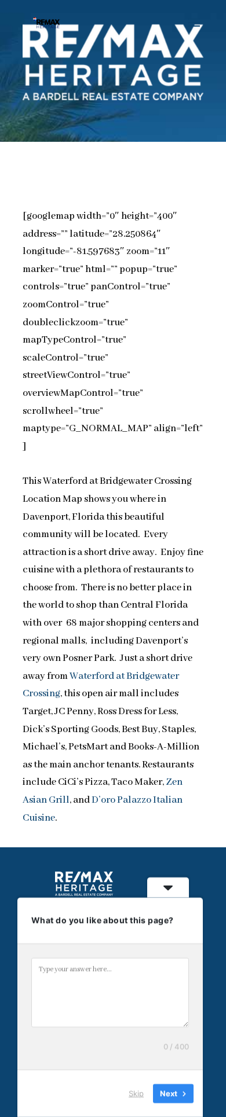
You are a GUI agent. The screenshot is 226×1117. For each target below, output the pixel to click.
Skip (136, 1093)
